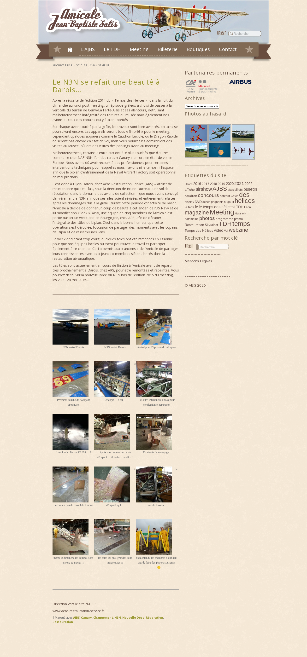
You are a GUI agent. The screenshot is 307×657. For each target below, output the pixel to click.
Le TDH (112, 49)
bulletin (250, 189)
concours (208, 195)
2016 (197, 184)
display (189, 202)
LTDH (238, 207)
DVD (198, 202)
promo (238, 219)
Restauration (63, 622)
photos (207, 218)
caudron (191, 196)
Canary (86, 618)
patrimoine (192, 219)
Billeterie (167, 49)
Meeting (139, 49)
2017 (205, 184)
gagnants (217, 202)
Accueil (70, 49)
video (218, 230)
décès (206, 202)
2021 (239, 183)
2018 (213, 184)
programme (224, 219)
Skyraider (211, 225)
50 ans (189, 184)
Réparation (154, 618)
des (244, 194)
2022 (248, 184)
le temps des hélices (216, 207)
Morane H (240, 213)
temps (241, 223)
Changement (103, 618)
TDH (225, 223)
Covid (234, 196)
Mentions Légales (198, 261)
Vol (226, 230)
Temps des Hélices (199, 230)
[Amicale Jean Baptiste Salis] (86, 18)
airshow (203, 189)
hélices (245, 200)
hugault (229, 202)
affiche (190, 189)
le (196, 207)
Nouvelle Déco (133, 618)
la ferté (189, 207)
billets (239, 189)
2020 (230, 184)
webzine (238, 230)
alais (231, 189)
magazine (197, 212)
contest (225, 196)
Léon (247, 207)
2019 (221, 184)
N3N (117, 618)
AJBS (76, 618)
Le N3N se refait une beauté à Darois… (106, 85)
